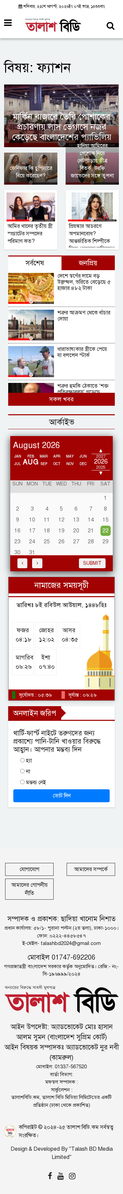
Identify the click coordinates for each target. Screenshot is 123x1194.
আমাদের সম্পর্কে (91, 869)
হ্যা (29, 760)
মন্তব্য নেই (36, 782)
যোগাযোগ (29, 869)
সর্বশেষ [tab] (35, 263)
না (28, 771)
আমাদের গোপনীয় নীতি (29, 889)
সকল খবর (61, 399)
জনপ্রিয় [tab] (88, 263)
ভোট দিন (62, 795)
